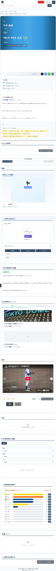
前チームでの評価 (8, 161)
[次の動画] (51, 378)
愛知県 (16, 13)
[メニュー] (53, 2)
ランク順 (43, 250)
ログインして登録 (48, 399)
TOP (3, 11)
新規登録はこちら (28, 239)
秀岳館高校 (8, 83)
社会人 (6, 11)
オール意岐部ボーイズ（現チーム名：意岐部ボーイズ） (34, 131)
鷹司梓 (7, 257)
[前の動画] (4, 378)
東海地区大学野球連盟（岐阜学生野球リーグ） (14, 136)
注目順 (28, 250)
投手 (10, 11)
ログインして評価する (46, 150)
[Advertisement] (28, 61)
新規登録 (48, 2)
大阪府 (5, 131)
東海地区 (11, 13)
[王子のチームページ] (9, 88)
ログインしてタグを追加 (10, 128)
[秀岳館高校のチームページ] (12, 83)
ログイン (41, 2)
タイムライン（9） (42, 305)
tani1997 (8, 254)
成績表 (4, 443)
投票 (49, 494)
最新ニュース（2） (15, 305)
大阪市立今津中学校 (14, 131)
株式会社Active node (29, 570)
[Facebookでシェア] (45, 74)
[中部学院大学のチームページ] (13, 86)
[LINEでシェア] (49, 74)
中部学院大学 (9, 85)
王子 (20, 13)
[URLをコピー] (52, 74)
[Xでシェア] (42, 74)
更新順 (12, 250)
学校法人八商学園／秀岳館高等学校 (11, 133)
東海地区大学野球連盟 (32, 136)
